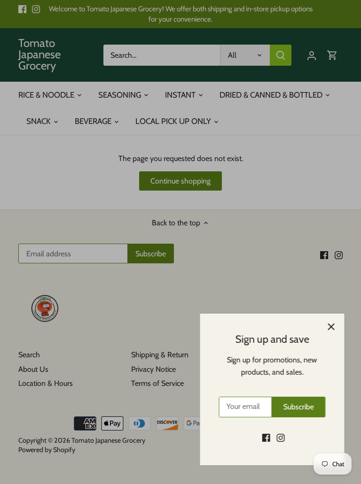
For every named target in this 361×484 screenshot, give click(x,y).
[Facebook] (264, 437)
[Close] (329, 326)
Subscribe (296, 406)
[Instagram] (279, 437)
